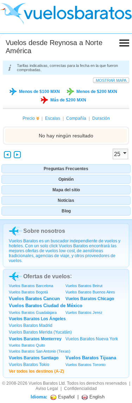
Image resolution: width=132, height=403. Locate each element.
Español (66, 396)
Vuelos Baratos (43, 383)
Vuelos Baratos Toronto (85, 364)
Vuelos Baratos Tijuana (90, 357)
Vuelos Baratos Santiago (33, 357)
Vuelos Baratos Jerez (83, 312)
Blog (66, 211)
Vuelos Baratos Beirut (83, 286)
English (96, 396)
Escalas (52, 118)
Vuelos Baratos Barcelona (31, 286)
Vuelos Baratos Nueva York (91, 338)
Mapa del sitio (66, 189)
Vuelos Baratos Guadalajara (33, 312)
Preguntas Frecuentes (66, 168)
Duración (101, 118)
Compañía (76, 118)
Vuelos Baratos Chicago (89, 298)
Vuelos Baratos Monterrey (35, 338)
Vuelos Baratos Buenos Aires (90, 292)
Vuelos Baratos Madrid (30, 325)
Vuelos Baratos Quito (27, 345)
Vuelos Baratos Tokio (29, 364)
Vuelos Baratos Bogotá (28, 292)
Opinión (66, 179)
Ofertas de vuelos (46, 276)
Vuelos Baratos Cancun (34, 298)
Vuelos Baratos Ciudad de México (45, 305)
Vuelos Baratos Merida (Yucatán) (40, 332)
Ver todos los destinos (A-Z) (36, 371)
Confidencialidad (80, 388)
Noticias (66, 200)
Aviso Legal (47, 388)
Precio (29, 118)
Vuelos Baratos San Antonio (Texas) (39, 351)
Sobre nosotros (44, 231)
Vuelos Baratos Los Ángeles (37, 318)
